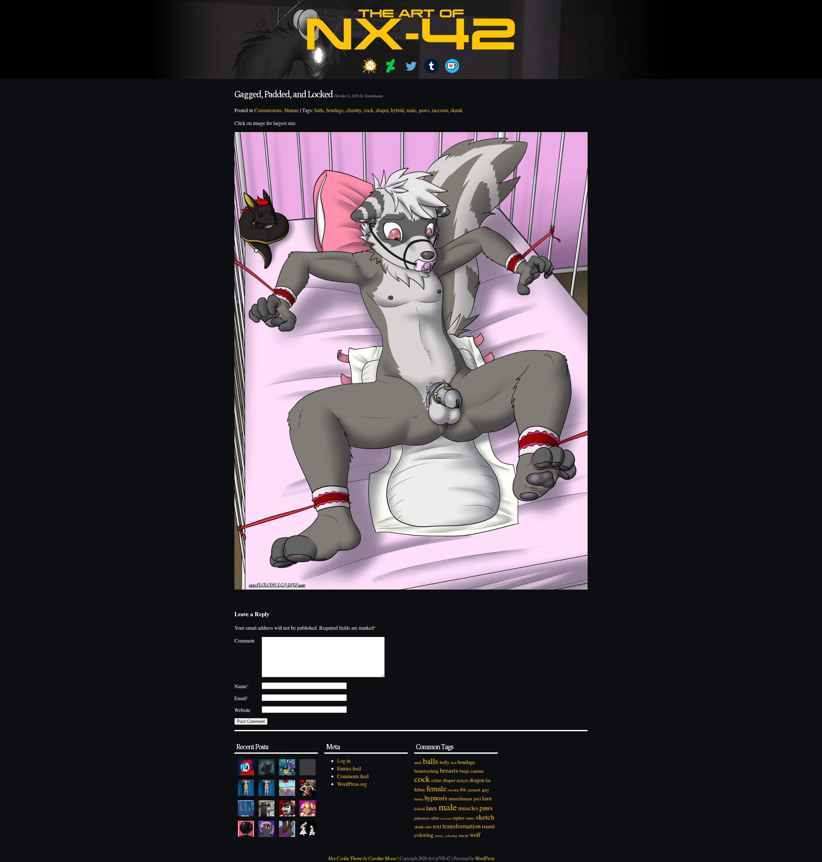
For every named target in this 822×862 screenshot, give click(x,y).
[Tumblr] (432, 66)
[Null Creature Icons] (266, 767)
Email (241, 698)
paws (424, 110)
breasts (449, 770)
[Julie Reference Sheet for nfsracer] (246, 808)
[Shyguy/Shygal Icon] (246, 767)
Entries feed (349, 768)
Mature (291, 110)
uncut (463, 835)
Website (242, 709)
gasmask (474, 789)
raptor (458, 817)
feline (419, 789)
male (411, 110)
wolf (475, 835)
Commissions (268, 110)
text (437, 826)
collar (436, 780)
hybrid (397, 110)
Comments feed (353, 776)
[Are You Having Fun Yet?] (308, 788)
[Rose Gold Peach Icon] (308, 808)
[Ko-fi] (452, 66)
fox (463, 789)
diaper (382, 110)
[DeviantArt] (390, 66)
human (418, 799)
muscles (468, 808)
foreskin (453, 789)
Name (241, 686)
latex (431, 808)
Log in (344, 760)
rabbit (434, 818)
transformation (461, 826)
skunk (456, 110)
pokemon (421, 818)
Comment (244, 640)
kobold (419, 808)
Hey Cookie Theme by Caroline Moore (362, 858)
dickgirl (462, 780)
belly (445, 762)
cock (368, 110)
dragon (476, 780)
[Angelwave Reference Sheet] (266, 808)
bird (453, 762)
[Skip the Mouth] (308, 767)
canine (477, 771)
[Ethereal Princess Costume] (308, 829)
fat (488, 780)
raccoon (440, 110)
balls (319, 110)
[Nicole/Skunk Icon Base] (266, 829)
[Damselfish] (287, 767)
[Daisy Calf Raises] (246, 788)
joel (477, 798)
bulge (464, 771)
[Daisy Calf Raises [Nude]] (266, 788)
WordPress (484, 858)
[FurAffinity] (370, 66)
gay (485, 789)
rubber (470, 818)
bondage (335, 110)
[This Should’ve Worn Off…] (287, 829)
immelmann (460, 798)
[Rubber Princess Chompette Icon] (287, 808)
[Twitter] (411, 66)
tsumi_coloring (446, 835)
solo (428, 827)
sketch (485, 817)
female (436, 788)
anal (418, 762)
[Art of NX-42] (411, 54)
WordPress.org (352, 783)
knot (487, 798)
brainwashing (426, 771)
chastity (353, 110)
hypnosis (435, 797)
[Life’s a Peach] (287, 788)
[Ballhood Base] (246, 829)
